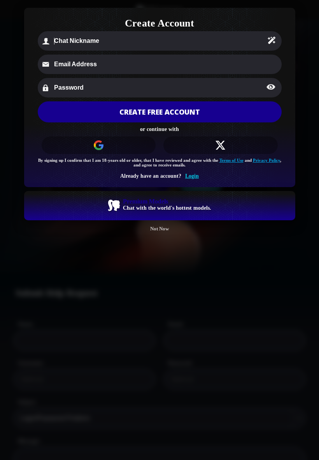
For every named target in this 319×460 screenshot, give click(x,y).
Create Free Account (159, 112)
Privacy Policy (266, 160)
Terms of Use (231, 160)
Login (192, 176)
